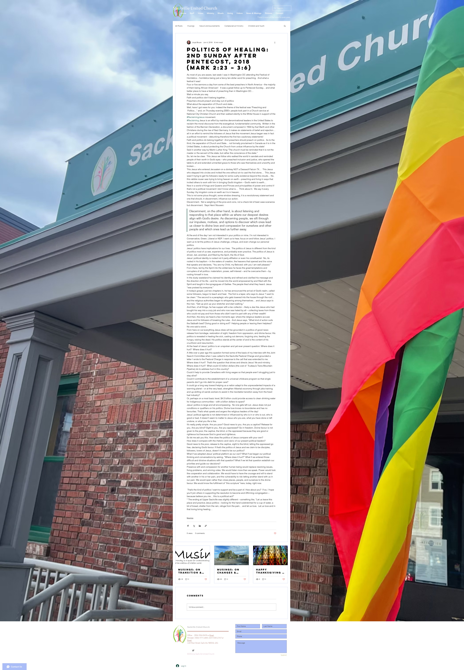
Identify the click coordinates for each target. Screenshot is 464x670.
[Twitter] (193, 650)
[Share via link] (206, 526)
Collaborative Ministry (234, 26)
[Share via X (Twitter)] (194, 526)
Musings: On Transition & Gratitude (190, 571)
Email (212, 635)
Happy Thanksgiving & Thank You (270, 571)
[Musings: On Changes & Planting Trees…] (231, 555)
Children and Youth (256, 26)
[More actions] (274, 42)
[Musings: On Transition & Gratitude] (192, 555)
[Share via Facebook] (188, 526)
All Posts (178, 26)
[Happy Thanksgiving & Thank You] (270, 555)
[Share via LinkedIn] (200, 526)
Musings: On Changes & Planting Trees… (228, 571)
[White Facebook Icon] (188, 650)
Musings (190, 26)
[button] (285, 26)
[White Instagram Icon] (197, 650)
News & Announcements (209, 26)
